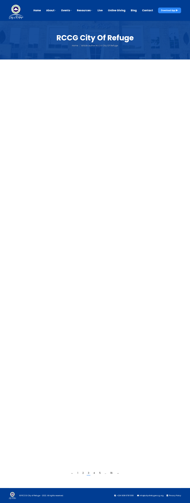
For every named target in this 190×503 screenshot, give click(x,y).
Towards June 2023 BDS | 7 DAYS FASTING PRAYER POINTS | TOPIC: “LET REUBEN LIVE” (75, 443)
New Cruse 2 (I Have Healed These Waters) (45, 374)
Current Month (19, 270)
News (50, 151)
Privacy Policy (175, 495)
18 (111, 473)
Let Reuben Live (24, 146)
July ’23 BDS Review (27, 123)
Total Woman (31, 355)
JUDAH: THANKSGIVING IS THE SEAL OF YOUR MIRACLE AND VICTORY (63, 100)
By (36, 81)
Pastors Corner (40, 270)
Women (41, 355)
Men (14, 355)
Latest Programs (59, 448)
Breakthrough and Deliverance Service (34, 104)
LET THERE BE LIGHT (26, 266)
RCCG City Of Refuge (95, 37)
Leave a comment (77, 81)
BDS (14, 104)
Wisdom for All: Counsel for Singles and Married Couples (55, 351)
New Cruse (21, 397)
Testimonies (18, 81)
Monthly (29, 270)
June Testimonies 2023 (30, 420)
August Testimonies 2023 (32, 77)
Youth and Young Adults (57, 355)
